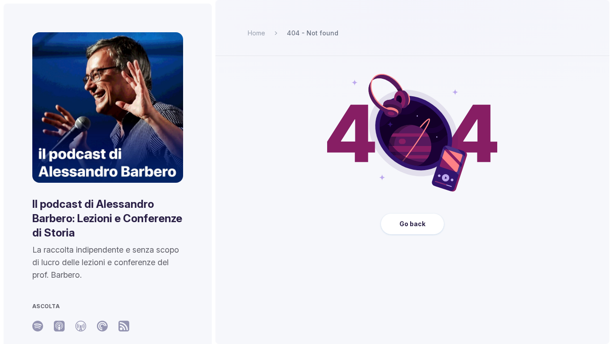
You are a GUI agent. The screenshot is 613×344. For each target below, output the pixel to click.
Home (256, 33)
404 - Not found (312, 33)
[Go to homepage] (107, 107)
